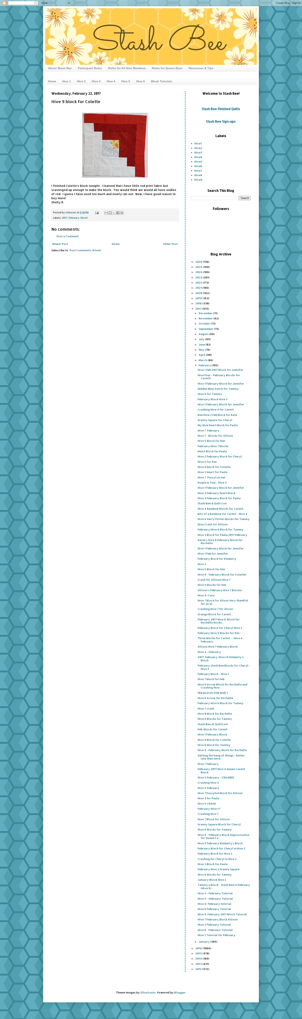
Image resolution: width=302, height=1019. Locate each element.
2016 (199, 948)
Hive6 (198, 166)
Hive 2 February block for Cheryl (220, 456)
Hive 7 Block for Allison (214, 819)
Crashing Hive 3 (208, 782)
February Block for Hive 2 (215, 853)
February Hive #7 (209, 808)
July (202, 339)
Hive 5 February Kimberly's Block (220, 843)
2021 (198, 287)
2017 (64, 217)
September (206, 328)
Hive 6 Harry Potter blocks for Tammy (224, 519)
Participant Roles (90, 68)
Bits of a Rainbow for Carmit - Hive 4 (222, 513)
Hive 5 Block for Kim (211, 440)
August (204, 334)
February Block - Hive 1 (213, 674)
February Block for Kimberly (217, 558)
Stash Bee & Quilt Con (212, 503)
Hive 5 (125, 81)
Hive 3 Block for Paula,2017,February (222, 534)
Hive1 (198, 143)
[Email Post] (96, 212)
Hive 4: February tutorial (214, 903)
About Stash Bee (60, 68)
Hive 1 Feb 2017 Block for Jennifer (220, 369)
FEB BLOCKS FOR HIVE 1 (213, 692)
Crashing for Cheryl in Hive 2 (217, 859)
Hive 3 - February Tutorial (215, 893)
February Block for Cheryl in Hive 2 (221, 848)
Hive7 (198, 170)
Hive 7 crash (206, 708)
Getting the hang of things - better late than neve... (221, 757)
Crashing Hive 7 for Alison (215, 609)
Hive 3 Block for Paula (213, 864)
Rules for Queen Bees (167, 68)
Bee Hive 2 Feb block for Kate (217, 414)
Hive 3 (96, 81)
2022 (199, 282)
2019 (199, 298)
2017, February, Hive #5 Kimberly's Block (221, 658)
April (202, 354)
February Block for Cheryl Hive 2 (220, 627)
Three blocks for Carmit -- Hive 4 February (220, 639)
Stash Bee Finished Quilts (221, 109)
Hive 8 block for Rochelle (215, 713)
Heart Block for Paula (212, 451)
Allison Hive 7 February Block (218, 646)
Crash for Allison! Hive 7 (214, 579)
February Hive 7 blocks (213, 446)
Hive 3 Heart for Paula (212, 472)
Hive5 (198, 161)
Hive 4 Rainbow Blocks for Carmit (220, 508)
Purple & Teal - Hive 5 (212, 482)
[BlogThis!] (110, 213)
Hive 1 (66, 81)
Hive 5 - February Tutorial (215, 898)
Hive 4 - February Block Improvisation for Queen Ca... (223, 836)
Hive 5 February (208, 788)
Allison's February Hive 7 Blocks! (220, 590)
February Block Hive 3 (212, 399)
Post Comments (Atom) (85, 250)
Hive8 (198, 175)
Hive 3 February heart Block (216, 493)
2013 (198, 963)
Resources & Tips (201, 68)
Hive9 (84, 217)
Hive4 (198, 157)
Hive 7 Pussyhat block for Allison (220, 793)
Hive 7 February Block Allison (218, 919)
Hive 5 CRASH (207, 803)
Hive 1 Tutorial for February (216, 935)
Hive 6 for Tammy (210, 394)
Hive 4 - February (209, 652)
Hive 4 (111, 81)
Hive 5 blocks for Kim (212, 584)
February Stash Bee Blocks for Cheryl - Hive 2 (224, 667)
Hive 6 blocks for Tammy (215, 829)
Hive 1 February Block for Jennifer (221, 383)
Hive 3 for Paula (208, 798)
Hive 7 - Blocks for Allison (215, 435)
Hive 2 (81, 81)
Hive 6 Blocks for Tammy (215, 718)
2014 (199, 958)
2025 (199, 267)
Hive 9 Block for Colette (214, 739)
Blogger (180, 992)
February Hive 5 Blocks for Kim (219, 633)
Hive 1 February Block (212, 734)
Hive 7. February (208, 430)
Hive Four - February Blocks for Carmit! (219, 376)
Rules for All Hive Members (127, 68)
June (202, 344)
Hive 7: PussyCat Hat (211, 477)
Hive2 (198, 148)
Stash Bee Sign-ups (221, 121)
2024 (199, 272)
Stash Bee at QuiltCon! (213, 724)
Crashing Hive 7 (208, 813)
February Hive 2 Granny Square (219, 869)
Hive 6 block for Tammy (214, 745)
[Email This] (106, 213)
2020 (199, 293)
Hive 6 (140, 81)
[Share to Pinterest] (122, 213)
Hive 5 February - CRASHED (216, 777)
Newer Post (60, 243)
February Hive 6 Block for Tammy (220, 529)
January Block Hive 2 (212, 879)
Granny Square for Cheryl (215, 420)
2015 (199, 953)
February (74, 217)
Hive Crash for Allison (213, 524)
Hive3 (198, 152)
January (204, 941)
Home (52, 81)
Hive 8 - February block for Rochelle (222, 750)
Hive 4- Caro (206, 595)
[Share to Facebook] (118, 213)
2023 (199, 277)
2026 (199, 261)
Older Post (170, 243)
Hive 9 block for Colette (214, 467)
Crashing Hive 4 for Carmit (216, 409)
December (206, 313)
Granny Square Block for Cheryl (219, 824)
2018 (198, 303)
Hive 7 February (208, 763)
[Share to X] (114, 213)
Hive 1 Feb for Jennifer (213, 553)
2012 (198, 969)
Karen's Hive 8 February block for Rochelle (220, 541)
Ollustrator (148, 992)
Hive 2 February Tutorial (214, 924)
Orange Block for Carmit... (215, 614)
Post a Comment (67, 236)
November (206, 318)
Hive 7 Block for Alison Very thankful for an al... (223, 602)
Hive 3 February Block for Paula (219, 498)
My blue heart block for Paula (218, 425)
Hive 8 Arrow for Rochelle (215, 698)
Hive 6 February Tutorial (214, 909)
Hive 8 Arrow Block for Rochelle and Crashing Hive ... (222, 686)
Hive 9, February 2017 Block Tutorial (222, 914)
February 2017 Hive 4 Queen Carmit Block (221, 770)
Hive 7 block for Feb (211, 679)
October (205, 323)
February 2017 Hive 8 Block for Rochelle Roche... (219, 621)
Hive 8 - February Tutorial (215, 930)
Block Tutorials (161, 81)
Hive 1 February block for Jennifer (221, 548)
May (202, 349)
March (203, 360)
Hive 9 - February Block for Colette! (222, 574)
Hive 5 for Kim (207, 461)
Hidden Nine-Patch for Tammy (218, 388)
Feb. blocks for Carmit (212, 729)
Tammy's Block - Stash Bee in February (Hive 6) (224, 886)
